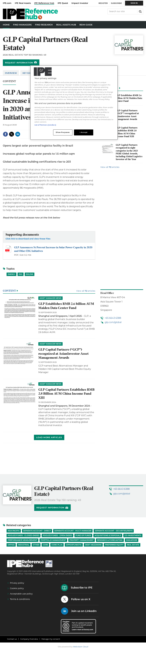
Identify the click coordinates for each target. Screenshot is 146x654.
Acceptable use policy (21, 593)
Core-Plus (56, 545)
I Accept (84, 132)
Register (103, 3)
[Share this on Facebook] (5, 134)
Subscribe (116, 3)
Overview (11, 73)
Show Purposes (63, 132)
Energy (11, 274)
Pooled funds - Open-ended (57, 535)
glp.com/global (113, 322)
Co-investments (132, 535)
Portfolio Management (53, 540)
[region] (74, 102)
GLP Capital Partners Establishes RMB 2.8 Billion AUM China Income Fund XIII (126, 132)
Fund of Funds (83, 535)
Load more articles (49, 437)
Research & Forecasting (110, 540)
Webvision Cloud (80, 647)
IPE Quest (63, 3)
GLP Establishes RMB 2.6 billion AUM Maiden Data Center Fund (129, 98)
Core (45, 545)
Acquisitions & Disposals (108, 535)
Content (9, 81)
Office (11, 545)
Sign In (134, 3)
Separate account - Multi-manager (72, 531)
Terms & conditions (20, 599)
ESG (20, 274)
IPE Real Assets (23, 3)
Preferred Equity (114, 545)
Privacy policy (17, 583)
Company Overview (29, 639)
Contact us (12, 639)
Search (140, 11)
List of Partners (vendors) (45, 125)
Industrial (23, 545)
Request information (19, 62)
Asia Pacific (14, 531)
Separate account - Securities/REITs (114, 531)
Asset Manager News (50, 298)
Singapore (131, 540)
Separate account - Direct (37, 531)
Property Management (81, 540)
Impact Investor (79, 3)
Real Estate (133, 545)
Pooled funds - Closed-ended (23, 535)
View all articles (109, 167)
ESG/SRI (29, 274)
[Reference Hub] (30, 18)
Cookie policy (17, 588)
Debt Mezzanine (93, 545)
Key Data (28, 73)
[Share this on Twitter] (11, 134)
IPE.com (7, 3)
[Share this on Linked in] (17, 134)
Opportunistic (74, 545)
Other (36, 545)
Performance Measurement (22, 540)
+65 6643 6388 (113, 318)
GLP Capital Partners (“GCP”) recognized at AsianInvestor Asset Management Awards (127, 115)
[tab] (121, 89)
